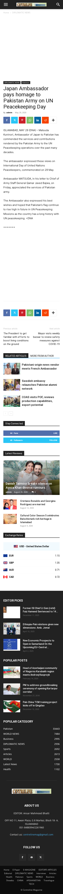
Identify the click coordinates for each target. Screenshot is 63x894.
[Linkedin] (37, 120)
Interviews (41, 873)
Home (6, 12)
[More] (53, 120)
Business (50, 876)
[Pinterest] (22, 120)
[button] (5, 4)
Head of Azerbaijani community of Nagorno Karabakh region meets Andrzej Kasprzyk (40, 671)
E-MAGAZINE (29, 869)
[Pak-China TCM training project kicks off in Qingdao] (11, 706)
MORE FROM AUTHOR (42, 356)
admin (9, 112)
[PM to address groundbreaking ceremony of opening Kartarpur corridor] (11, 689)
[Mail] (31, 857)
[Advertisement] (31, 47)
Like (55, 433)
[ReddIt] (45, 120)
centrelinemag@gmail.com (38, 834)
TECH (31, 884)
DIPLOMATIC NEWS (21, 12)
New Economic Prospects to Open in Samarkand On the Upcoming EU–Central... (38, 644)
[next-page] (11, 413)
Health (9, 876)
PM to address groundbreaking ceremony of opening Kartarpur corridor (40, 688)
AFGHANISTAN (33, 880)
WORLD (39, 876)
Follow (53, 440)
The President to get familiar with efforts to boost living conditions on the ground (16, 339)
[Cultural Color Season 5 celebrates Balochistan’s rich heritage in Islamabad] (10, 519)
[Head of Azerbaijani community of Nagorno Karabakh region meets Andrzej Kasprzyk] (11, 672)
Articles (52, 873)
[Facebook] (6, 120)
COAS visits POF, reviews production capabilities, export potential (38, 401)
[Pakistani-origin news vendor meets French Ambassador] (11, 368)
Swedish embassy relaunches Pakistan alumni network (39, 384)
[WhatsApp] (30, 120)
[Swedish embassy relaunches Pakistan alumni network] (11, 385)
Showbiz (10, 880)
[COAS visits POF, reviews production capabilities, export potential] (11, 401)
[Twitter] (14, 120)
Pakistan (25, 82)
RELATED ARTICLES (15, 356)
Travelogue (49, 880)
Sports (30, 876)
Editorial (8, 873)
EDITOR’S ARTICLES (48, 869)
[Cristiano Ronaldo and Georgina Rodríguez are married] (10, 504)
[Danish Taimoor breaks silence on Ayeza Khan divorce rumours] (31, 477)
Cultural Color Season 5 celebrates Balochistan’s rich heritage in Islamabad (39, 519)
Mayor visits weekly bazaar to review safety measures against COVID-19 (46, 339)
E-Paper (16, 869)
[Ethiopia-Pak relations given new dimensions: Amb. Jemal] (11, 628)
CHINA (20, 880)
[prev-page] (5, 413)
